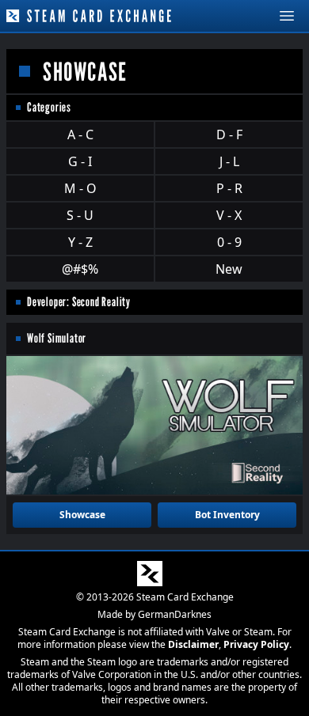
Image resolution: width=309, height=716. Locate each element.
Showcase (82, 514)
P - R (229, 188)
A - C (80, 134)
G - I (80, 161)
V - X (229, 215)
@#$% (80, 269)
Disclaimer (193, 644)
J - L (229, 161)
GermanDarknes (175, 614)
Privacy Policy (256, 644)
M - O (80, 188)
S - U (80, 215)
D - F (229, 134)
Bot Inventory (227, 514)
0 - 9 (229, 242)
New (229, 269)
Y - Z (80, 242)
